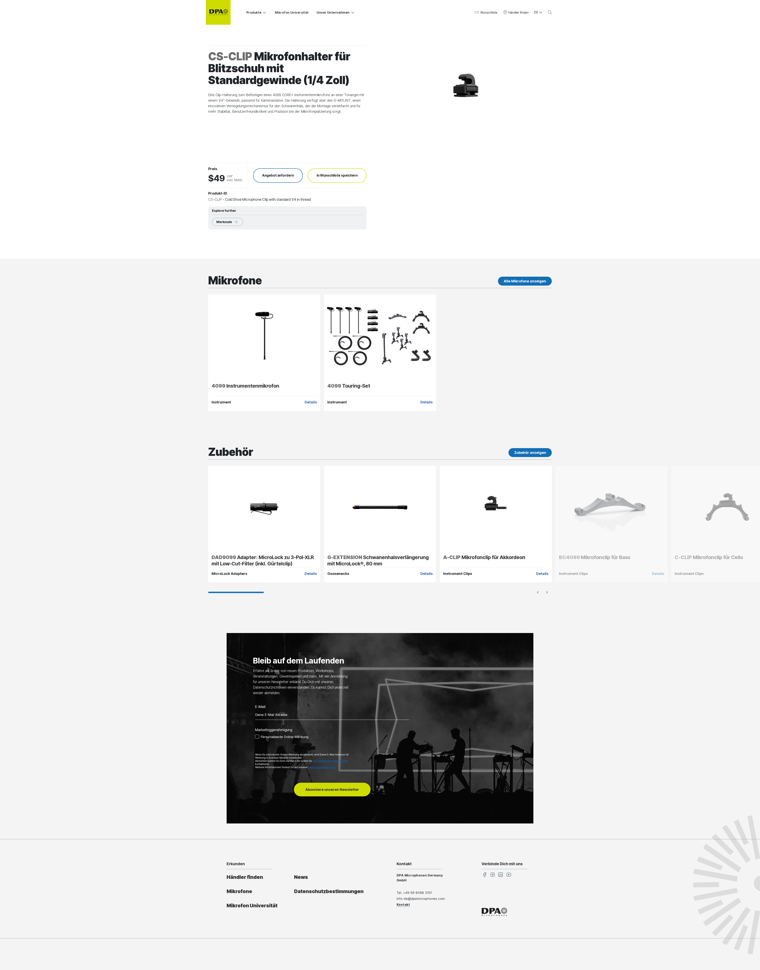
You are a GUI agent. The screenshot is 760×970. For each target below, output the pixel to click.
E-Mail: (260, 707)
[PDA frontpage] (218, 12)
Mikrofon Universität (292, 12)
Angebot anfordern (278, 175)
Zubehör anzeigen (530, 452)
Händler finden (245, 877)
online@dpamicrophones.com (330, 760)
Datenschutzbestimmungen (329, 891)
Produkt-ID (217, 193)
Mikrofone (239, 891)
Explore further (224, 211)
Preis (212, 169)
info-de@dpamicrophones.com (421, 899)
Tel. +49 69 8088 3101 (414, 893)
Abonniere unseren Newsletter (332, 789)
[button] (485, 12)
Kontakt (403, 905)
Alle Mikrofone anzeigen (525, 281)
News (301, 877)
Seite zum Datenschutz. (322, 767)
